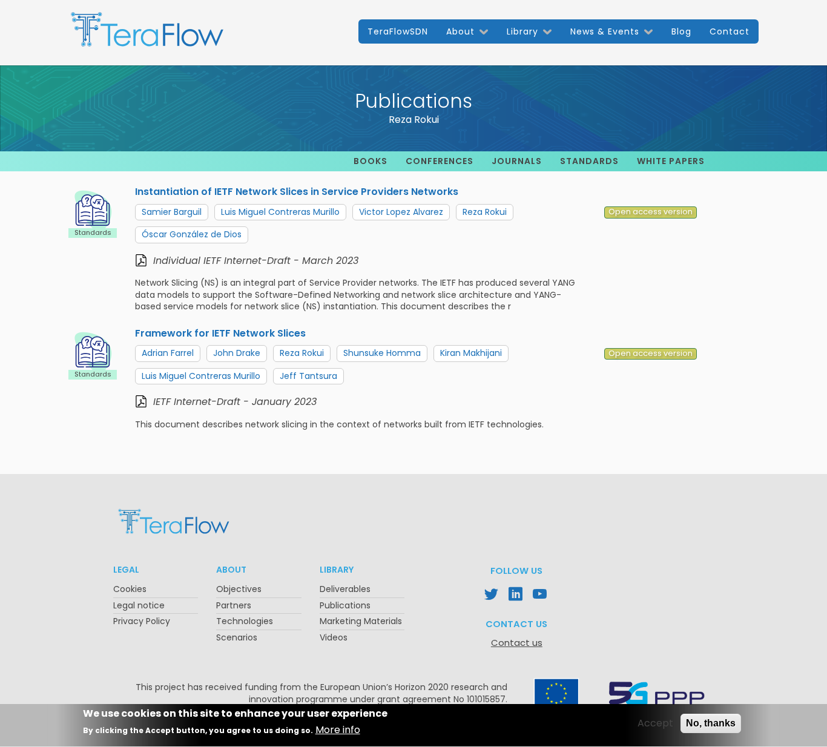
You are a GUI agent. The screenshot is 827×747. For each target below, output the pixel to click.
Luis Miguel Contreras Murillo (280, 212)
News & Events (604, 31)
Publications (345, 605)
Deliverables (345, 589)
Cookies (130, 589)
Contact (730, 31)
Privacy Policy (141, 621)
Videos (334, 637)
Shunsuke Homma (382, 353)
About (460, 31)
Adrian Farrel (168, 353)
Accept (655, 723)
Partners (233, 605)
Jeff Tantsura (308, 376)
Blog (681, 31)
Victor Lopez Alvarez (401, 212)
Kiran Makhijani (471, 353)
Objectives (239, 589)
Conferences (439, 161)
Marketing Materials (361, 621)
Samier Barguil (172, 212)
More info (337, 730)
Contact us (516, 642)
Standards (589, 161)
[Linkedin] (516, 596)
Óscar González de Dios (192, 234)
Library (522, 31)
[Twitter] (492, 596)
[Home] (147, 34)
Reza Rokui (485, 212)
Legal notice (139, 605)
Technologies (244, 621)
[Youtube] (541, 596)
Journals (517, 161)
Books (370, 161)
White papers (671, 161)
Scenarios (236, 637)
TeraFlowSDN (397, 31)
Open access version (650, 211)
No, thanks (711, 723)
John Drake (236, 353)
